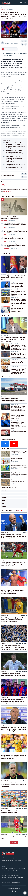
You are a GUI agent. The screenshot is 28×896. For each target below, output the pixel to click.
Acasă (4, 7)
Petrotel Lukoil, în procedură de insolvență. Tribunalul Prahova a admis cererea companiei (13, 400)
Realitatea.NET (5, 868)
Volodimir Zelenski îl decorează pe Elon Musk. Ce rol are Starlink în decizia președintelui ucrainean (18, 355)
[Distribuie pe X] (25, 44)
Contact (3, 857)
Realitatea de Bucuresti (15, 880)
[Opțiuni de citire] (25, 893)
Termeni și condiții (10, 857)
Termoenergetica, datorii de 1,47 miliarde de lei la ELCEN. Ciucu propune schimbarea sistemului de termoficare (18, 409)
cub (3, 184)
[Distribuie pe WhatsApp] (22, 44)
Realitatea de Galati (6, 875)
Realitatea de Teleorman (7, 873)
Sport (10, 7)
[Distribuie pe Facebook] (25, 41)
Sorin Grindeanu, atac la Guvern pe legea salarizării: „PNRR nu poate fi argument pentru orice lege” (13, 339)
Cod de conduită (18, 860)
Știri (7, 7)
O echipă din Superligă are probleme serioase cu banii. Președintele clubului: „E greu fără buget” (15, 231)
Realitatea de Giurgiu (6, 882)
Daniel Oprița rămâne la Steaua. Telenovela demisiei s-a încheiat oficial (13, 674)
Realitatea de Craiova (16, 42)
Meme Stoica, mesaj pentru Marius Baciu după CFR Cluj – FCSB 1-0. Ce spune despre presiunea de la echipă (14, 729)
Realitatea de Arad (15, 875)
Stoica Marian (23, 532)
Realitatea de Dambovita (7, 877)
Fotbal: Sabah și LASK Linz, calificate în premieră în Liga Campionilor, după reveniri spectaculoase (14, 159)
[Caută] (21, 2)
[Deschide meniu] (25, 3)
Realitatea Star (22, 868)
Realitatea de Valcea (6, 870)
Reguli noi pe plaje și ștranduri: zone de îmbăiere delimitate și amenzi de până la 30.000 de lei (15, 224)
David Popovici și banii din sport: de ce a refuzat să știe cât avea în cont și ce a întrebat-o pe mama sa (15, 165)
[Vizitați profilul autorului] (2, 42)
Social (5, 227)
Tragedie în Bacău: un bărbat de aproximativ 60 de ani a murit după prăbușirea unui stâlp (18, 310)
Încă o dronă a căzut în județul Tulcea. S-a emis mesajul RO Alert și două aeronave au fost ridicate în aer (15, 245)
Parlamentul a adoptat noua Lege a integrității (17, 361)
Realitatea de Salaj (17, 873)
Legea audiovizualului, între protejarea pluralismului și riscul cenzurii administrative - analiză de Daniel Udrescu (13, 219)
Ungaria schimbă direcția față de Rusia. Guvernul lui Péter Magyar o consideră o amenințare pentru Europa (18, 347)
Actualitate (4, 220)
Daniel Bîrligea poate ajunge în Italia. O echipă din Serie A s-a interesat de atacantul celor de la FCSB (13, 619)
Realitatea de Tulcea (16, 882)
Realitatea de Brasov (16, 870)
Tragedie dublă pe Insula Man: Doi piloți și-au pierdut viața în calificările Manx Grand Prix (15, 238)
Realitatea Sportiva (13, 868)
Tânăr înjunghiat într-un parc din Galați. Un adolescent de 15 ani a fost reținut (18, 293)
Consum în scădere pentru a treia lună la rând (18, 432)
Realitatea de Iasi (5, 880)
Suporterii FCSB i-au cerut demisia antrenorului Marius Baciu (11, 811)
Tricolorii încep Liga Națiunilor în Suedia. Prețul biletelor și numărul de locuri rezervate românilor (13, 757)
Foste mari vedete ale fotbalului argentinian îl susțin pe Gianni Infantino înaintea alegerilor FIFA (15, 152)
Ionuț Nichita (23, 587)
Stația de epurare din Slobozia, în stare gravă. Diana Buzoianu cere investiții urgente (18, 286)
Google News (7, 191)
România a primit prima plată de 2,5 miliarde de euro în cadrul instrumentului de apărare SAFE (18, 425)
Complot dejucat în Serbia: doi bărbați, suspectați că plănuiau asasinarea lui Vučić (13, 277)
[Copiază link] (22, 41)
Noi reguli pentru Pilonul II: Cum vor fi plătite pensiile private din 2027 (18, 417)
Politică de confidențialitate (7, 860)
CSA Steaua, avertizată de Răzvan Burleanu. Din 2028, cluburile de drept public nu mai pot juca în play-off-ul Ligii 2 (16, 145)
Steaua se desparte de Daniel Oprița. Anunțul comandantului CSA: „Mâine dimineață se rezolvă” (12, 701)
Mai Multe (14, 842)
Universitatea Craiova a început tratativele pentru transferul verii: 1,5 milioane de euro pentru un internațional (13, 647)
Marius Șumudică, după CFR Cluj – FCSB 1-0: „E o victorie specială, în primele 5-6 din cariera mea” (13, 784)
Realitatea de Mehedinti (18, 877)
